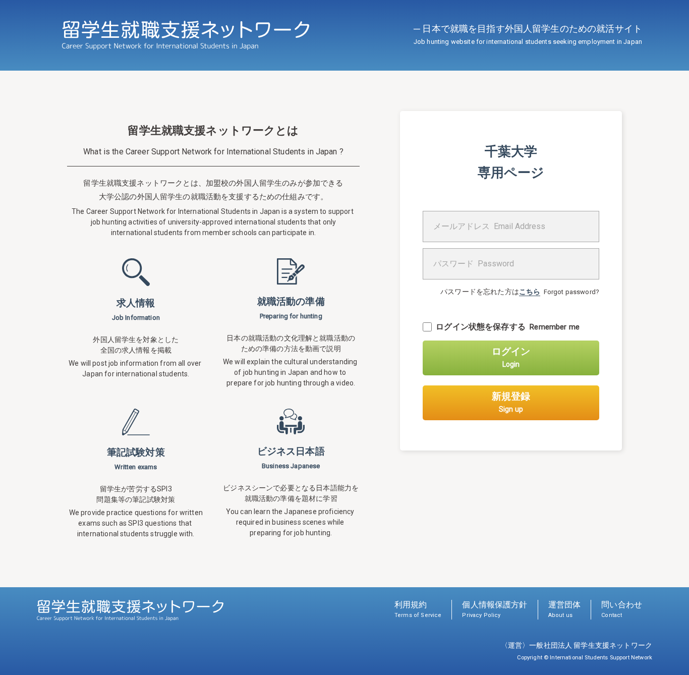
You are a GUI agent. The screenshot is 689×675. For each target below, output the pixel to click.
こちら (529, 292)
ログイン (511, 357)
